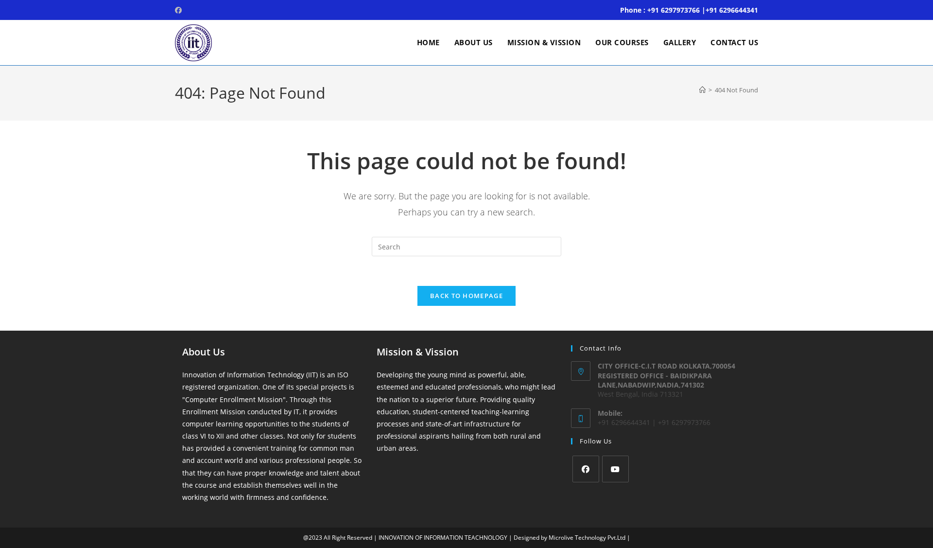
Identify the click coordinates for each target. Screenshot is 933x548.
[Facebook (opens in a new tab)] (180, 10)
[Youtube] (615, 469)
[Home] (702, 90)
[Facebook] (585, 469)
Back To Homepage (466, 295)
